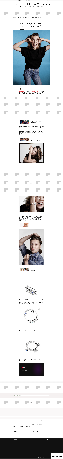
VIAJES (30, 6)
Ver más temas (15, 431)
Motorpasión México (36, 452)
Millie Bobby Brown (22, 91)
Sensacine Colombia (25, 453)
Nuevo (14, 4)
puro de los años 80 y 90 (34, 128)
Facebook (45, 4)
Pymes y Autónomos (47, 444)
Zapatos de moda (28, 426)
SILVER (42, 6)
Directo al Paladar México (31, 452)
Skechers (36, 17)
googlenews (49, 4)
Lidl (38, 17)
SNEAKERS (38, 6)
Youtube (38, 431)
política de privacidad (40, 424)
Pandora (22, 164)
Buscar (16, 4)
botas (14, 426)
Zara (28, 17)
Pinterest (43, 4)
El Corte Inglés (32, 17)
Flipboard (46, 4)
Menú (13, 4)
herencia (26, 17)
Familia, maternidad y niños (22, 423)
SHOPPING (25, 6)
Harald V (18, 17)
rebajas (23, 17)
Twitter (25, 29)
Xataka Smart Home (14, 446)
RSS (41, 431)
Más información (37, 458)
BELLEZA (21, 6)
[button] (24, 88)
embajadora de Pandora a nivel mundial (35, 91)
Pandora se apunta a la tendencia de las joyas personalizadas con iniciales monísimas (36, 225)
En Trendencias (31, 224)
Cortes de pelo (21, 426)
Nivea (40, 17)
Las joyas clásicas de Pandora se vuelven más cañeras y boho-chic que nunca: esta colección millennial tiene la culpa (36, 270)
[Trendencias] (31, 3)
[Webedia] (15, 439)
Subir (47, 439)
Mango (21, 17)
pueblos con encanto (21, 428)
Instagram (48, 4)
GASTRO (33, 6)
